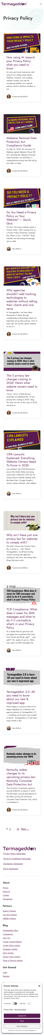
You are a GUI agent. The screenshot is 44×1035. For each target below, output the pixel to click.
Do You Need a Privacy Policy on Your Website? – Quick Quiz (21, 218)
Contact (6, 895)
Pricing (5, 887)
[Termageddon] (14, 4)
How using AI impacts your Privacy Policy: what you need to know (20, 63)
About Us (6, 891)
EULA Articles (8, 953)
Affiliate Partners (9, 918)
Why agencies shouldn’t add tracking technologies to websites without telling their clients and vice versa (21, 299)
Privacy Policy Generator (14, 853)
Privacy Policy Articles (11, 956)
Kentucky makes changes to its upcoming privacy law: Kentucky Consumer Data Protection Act (21, 777)
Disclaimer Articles (10, 949)
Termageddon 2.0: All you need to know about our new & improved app (20, 697)
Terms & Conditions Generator (17, 858)
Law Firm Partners (10, 914)
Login (5, 972)
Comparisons (8, 934)
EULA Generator (10, 868)
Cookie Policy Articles (11, 945)
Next (25, 829)
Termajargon (7, 899)
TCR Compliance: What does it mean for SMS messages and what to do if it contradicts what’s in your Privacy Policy (21, 618)
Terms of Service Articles (13, 960)
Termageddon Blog (10, 930)
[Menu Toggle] (41, 4)
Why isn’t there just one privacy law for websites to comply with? (22, 538)
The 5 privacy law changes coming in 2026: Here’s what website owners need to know (21, 382)
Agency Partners (9, 911)
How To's (6, 938)
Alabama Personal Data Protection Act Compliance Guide (21, 142)
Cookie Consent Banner (12, 941)
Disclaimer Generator (13, 863)
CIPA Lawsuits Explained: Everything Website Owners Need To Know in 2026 (21, 460)
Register (6, 976)
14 (18, 829)
